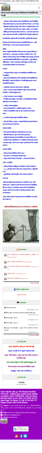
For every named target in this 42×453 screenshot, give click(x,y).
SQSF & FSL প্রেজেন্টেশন (17, 278)
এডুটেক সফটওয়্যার (21, 295)
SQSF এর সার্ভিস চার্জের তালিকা (19, 262)
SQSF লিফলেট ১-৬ (16, 273)
